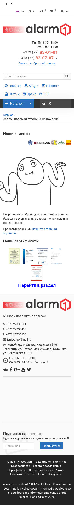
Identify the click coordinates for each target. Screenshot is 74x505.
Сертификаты (17, 470)
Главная (15, 86)
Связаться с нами (41, 470)
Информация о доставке (34, 461)
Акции (33, 86)
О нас (11, 461)
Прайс (31, 94)
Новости (52, 86)
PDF (46, 94)
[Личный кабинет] (64, 11)
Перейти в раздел (37, 285)
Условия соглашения (47, 465)
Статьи (14, 94)
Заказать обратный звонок (37, 63)
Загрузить (55, 474)
